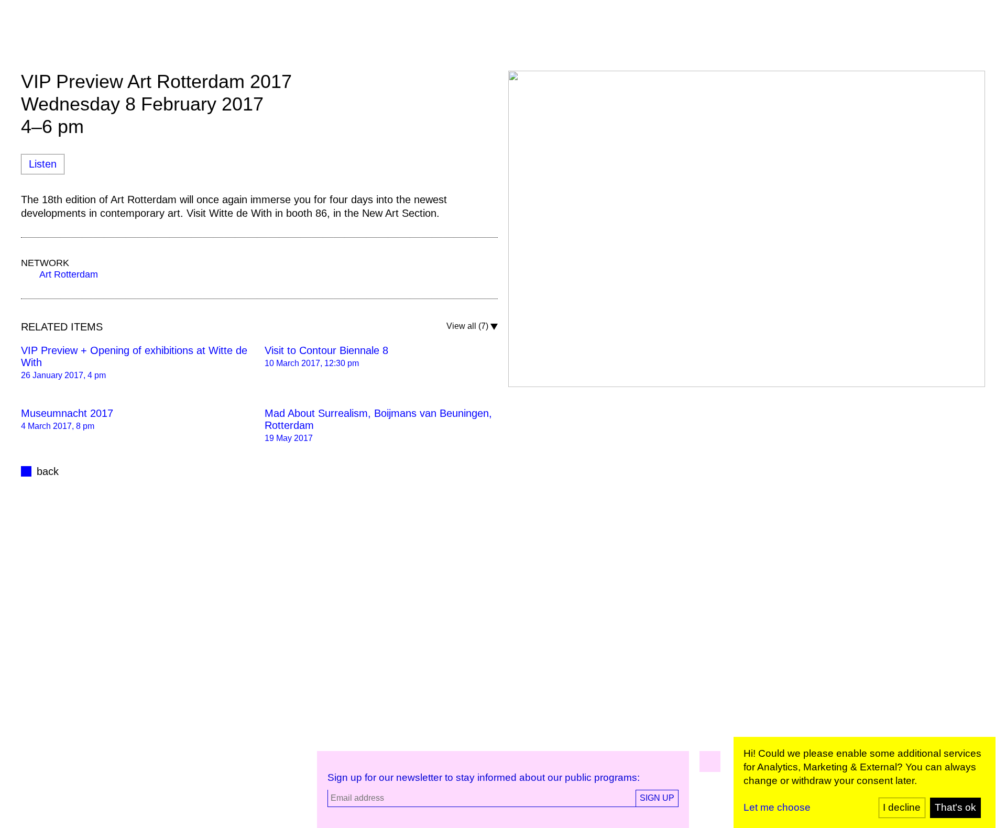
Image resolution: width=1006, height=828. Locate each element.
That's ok (955, 807)
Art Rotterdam (68, 274)
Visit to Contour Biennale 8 (326, 350)
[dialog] (865, 782)
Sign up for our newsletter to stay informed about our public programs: (483, 777)
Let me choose (777, 807)
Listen (43, 164)
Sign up (657, 797)
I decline (902, 807)
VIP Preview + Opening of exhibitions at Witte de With (134, 356)
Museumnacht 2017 (67, 413)
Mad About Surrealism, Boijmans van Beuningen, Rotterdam (378, 419)
